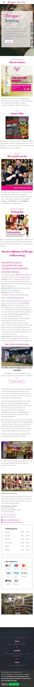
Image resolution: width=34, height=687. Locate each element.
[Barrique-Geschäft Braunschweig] (17, 604)
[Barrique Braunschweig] (16, 2)
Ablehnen (4, 684)
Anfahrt (9, 41)
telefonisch (19, 275)
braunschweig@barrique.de (17, 665)
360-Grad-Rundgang (17, 344)
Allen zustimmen (14, 684)
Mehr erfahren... (25, 684)
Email (27, 275)
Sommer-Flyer (17, 113)
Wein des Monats (17, 62)
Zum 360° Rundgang (17, 381)
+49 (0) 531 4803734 (19, 644)
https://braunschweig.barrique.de (12, 522)
